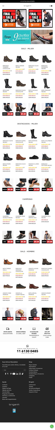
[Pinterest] (11, 374)
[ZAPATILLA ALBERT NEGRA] (21, 286)
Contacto (4, 384)
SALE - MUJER (27, 49)
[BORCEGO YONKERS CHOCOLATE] (8, 59)
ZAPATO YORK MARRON (7, 293)
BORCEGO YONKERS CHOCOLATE (6, 67)
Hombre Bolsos (33, 372)
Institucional (32, 384)
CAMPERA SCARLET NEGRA (8, 217)
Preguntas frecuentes (8, 394)
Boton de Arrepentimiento (9, 399)
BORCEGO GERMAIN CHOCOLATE (19, 270)
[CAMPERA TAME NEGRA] (21, 209)
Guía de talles (6, 392)
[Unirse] (24, 370)
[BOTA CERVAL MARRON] (34, 286)
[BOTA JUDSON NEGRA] (21, 59)
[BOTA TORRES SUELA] (8, 261)
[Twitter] (8, 374)
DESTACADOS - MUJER (27, 124)
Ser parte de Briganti (34, 388)
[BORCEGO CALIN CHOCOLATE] (21, 83)
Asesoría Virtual (33, 392)
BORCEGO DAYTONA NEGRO (46, 164)
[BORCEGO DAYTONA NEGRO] (46, 157)
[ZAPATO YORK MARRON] (8, 286)
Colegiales (32, 375)
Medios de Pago (6, 388)
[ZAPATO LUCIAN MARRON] (34, 261)
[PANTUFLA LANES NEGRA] (34, 157)
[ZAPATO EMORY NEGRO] (46, 286)
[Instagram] (20, 374)
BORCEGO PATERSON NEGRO (44, 67)
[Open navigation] (3, 6)
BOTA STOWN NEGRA (7, 164)
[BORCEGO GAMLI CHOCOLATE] (21, 134)
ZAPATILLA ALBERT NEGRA (20, 293)
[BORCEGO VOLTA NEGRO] (8, 134)
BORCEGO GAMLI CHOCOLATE (21, 141)
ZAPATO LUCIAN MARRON (33, 269)
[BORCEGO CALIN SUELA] (21, 157)
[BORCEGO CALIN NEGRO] (34, 59)
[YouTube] (14, 374)
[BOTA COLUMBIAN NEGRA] (46, 134)
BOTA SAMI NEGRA (6, 91)
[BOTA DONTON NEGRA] (34, 134)
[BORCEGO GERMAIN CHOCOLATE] (21, 261)
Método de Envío (6, 390)
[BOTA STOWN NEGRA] (8, 157)
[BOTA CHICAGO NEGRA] (34, 83)
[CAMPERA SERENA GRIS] (34, 209)
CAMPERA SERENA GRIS (32, 217)
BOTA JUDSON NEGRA (20, 66)
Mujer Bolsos (32, 366)
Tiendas (31, 386)
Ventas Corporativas (34, 390)
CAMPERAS (28, 199)
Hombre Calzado (33, 370)
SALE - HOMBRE (27, 251)
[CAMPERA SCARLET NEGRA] (8, 209)
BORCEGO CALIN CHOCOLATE (20, 91)
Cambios (4, 386)
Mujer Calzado (33, 364)
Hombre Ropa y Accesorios (36, 374)
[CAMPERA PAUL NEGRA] (46, 209)
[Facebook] (5, 374)
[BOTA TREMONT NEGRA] (46, 83)
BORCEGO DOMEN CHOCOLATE (46, 269)
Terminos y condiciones (8, 395)
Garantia (4, 397)
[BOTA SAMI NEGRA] (8, 83)
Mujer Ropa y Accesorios (35, 368)
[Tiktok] (22, 374)
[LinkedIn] (17, 374)
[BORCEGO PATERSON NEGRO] (46, 59)
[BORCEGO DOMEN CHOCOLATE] (46, 261)
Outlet (30, 377)
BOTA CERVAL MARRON (33, 293)
